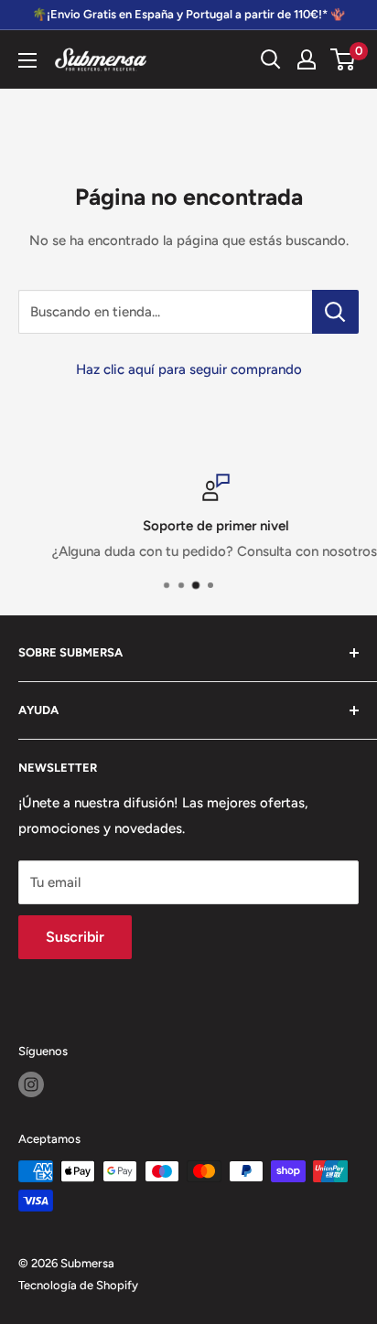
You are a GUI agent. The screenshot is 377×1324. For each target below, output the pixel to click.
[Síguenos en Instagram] (31, 1084)
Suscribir (75, 936)
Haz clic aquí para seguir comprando (189, 369)
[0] (343, 59)
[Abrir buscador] (271, 59)
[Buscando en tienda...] (335, 312)
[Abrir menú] (27, 60)
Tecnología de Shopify (78, 1285)
